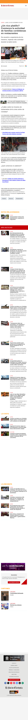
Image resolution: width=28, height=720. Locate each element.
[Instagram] (14, 683)
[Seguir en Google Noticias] (26, 66)
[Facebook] (5, 683)
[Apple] (20, 683)
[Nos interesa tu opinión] (14, 658)
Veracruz (11, 198)
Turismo (4, 198)
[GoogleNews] (17, 683)
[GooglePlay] (23, 683)
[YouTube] (11, 683)
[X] (8, 683)
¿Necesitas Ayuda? (14, 679)
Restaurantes (19, 198)
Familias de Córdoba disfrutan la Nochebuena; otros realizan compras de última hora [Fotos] (13, 180)
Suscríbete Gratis (14, 582)
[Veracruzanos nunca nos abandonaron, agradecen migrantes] (5, 217)
